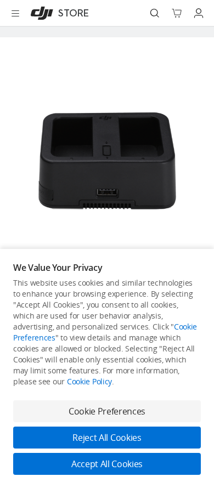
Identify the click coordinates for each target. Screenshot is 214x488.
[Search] (155, 13)
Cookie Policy (89, 381)
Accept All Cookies (107, 464)
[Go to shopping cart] (177, 13)
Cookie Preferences (107, 411)
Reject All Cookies (106, 438)
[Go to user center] (199, 13)
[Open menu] (15, 13)
